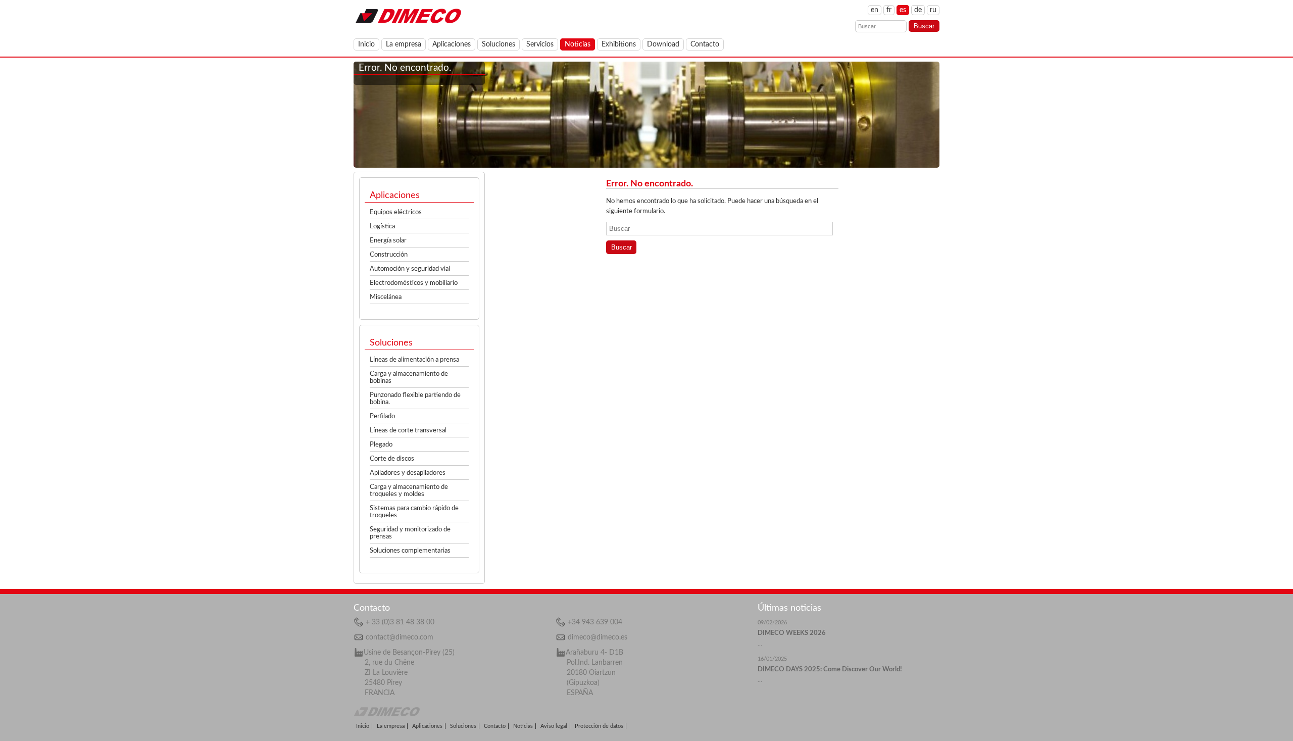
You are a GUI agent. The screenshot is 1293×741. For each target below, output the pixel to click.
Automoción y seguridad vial (410, 269)
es (903, 10)
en (874, 10)
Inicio (366, 44)
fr (888, 10)
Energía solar (388, 240)
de (918, 10)
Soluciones (498, 44)
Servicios (540, 44)
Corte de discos (392, 459)
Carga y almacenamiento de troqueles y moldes (409, 491)
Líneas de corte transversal (408, 430)
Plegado (381, 444)
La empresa (403, 44)
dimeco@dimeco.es (597, 637)
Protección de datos (599, 726)
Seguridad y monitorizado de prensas (410, 533)
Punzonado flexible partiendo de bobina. (415, 399)
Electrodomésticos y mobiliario (414, 283)
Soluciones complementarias (410, 551)
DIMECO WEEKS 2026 (792, 633)
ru (933, 10)
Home (408, 15)
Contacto (704, 44)
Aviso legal (553, 726)
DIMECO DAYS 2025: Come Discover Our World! (830, 669)
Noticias (577, 44)
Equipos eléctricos (396, 212)
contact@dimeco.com (399, 637)
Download (663, 44)
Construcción (389, 255)
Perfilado (382, 416)
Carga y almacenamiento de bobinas (409, 377)
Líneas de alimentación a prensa (414, 360)
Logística (382, 226)
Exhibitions (619, 44)
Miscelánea (386, 297)
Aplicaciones (451, 44)
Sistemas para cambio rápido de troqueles (414, 512)
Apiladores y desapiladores (407, 473)
